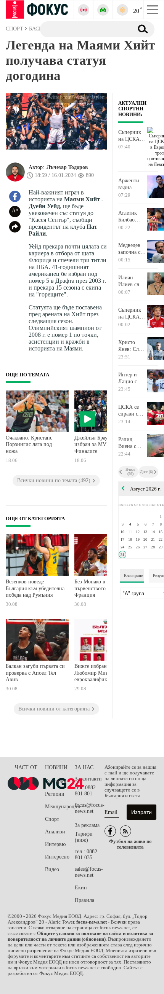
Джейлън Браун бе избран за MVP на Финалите (95, 444)
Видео (52, 869)
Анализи (55, 832)
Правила (84, 900)
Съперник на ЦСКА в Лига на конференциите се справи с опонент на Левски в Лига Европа (132, 313)
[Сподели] (15, 227)
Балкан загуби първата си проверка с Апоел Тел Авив (35, 672)
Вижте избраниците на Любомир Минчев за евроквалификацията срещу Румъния (100, 673)
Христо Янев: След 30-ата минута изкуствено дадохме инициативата (132, 345)
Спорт (52, 819)
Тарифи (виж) (84, 837)
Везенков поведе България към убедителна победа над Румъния (35, 588)
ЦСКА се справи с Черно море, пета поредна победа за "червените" (132, 410)
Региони (54, 794)
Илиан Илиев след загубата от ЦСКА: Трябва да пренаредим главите (132, 281)
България (55, 781)
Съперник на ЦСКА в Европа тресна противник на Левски (131, 135)
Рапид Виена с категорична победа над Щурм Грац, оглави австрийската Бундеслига (132, 442)
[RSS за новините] (125, 831)
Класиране (133, 575)
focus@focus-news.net (90, 808)
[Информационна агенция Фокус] (110, 831)
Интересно (57, 857)
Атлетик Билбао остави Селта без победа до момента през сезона (131, 216)
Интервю (55, 844)
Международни (60, 806)
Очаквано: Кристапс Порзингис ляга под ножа (29, 444)
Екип (81, 887)
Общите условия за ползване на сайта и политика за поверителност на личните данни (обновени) (80, 936)
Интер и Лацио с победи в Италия (128, 378)
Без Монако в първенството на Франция (93, 588)
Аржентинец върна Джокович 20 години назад (132, 184)
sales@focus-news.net (89, 872)
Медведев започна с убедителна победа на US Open (131, 248)
